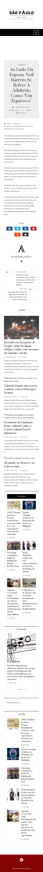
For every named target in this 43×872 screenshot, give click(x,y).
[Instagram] (22, 860)
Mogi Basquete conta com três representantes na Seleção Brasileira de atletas (29, 562)
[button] (17, 689)
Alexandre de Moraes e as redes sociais (19, 464)
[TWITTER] (17, 228)
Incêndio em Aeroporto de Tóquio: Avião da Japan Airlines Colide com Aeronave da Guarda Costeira (21, 348)
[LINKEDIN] (25, 228)
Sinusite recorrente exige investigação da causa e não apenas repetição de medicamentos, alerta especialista (14, 602)
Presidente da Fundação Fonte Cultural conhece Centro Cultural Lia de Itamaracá (18, 428)
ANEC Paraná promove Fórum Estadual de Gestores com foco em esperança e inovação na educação (13, 523)
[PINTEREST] (33, 228)
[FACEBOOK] (9, 228)
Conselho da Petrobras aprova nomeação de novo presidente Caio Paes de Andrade (17, 294)
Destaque (21, 64)
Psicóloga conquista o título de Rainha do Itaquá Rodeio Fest (12, 559)
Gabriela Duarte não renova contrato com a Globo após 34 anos (20, 389)
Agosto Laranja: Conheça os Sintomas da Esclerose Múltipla (28, 519)
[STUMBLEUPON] (17, 234)
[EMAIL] (25, 234)
